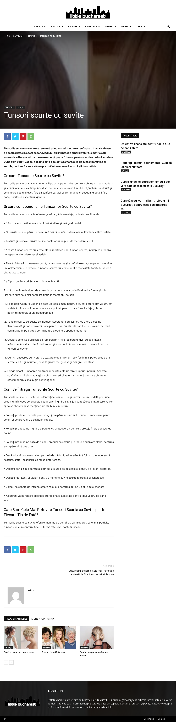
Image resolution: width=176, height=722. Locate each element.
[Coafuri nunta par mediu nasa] (21, 637)
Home (7, 35)
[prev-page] (6, 662)
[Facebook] (7, 136)
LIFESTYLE (91, 26)
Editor (32, 590)
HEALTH (55, 26)
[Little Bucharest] (88, 11)
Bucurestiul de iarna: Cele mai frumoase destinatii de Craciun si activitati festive (91, 572)
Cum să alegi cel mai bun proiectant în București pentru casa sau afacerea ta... (145, 205)
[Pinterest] (23, 136)
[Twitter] (15, 136)
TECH (139, 26)
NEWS (124, 26)
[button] (168, 26)
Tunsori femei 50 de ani (53, 652)
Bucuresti (126, 190)
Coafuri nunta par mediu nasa (19, 652)
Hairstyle (30, 35)
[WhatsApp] (31, 136)
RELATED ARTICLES (16, 618)
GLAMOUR (37, 26)
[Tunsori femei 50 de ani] (59, 637)
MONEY (109, 26)
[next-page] (11, 662)
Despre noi (149, 718)
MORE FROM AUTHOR (43, 618)
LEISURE (73, 26)
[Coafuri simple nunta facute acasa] (97, 637)
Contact (161, 718)
